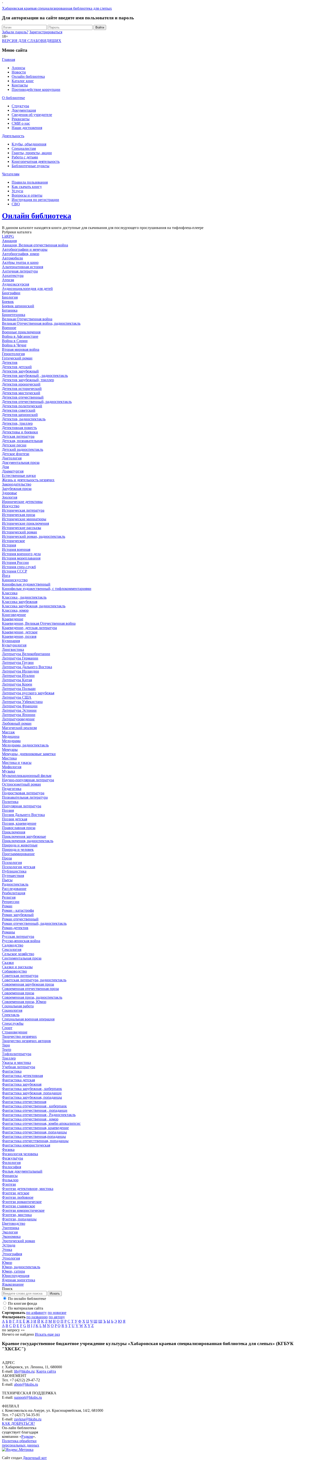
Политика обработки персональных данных (20, 1443)
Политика (10, 802)
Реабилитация (13, 893)
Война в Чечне (14, 345)
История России (15, 562)
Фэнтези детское (15, 1193)
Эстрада (8, 1245)
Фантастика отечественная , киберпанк (34, 1106)
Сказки (8, 962)
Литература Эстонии (19, 710)
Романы (8, 932)
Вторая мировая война (20, 349)
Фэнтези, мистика (17, 1215)
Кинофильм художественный (26, 584)
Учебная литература (18, 1067)
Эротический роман (18, 1241)
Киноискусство (15, 580)
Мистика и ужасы (16, 762)
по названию (37, 1317)
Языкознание (13, 1284)
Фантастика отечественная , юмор (30, 1119)
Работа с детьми (25, 157)
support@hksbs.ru (28, 1397)
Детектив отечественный (23, 397)
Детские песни (14, 445)
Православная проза (18, 828)
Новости (19, 72)
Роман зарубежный (18, 915)
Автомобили (12, 258)
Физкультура (12, 1158)
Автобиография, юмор (20, 254)
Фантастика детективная (22, 1076)
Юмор (7, 1263)
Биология (10, 297)
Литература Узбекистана (22, 702)
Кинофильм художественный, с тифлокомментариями (46, 589)
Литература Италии (18, 676)
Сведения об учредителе (32, 115)
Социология (12, 1010)
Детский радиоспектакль (22, 449)
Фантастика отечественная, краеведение (35, 1128)
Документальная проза (20, 462)
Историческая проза (18, 515)
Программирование (18, 854)
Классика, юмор (15, 610)
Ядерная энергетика (18, 1280)
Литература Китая (17, 680)
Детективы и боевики (20, 432)
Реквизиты (21, 119)
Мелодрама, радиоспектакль (25, 745)
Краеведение (12, 619)
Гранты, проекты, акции (32, 153)
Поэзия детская (14, 819)
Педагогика (11, 789)
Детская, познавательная (22, 441)
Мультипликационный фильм (26, 776)
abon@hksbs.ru (26, 1384)
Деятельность (13, 136)
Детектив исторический (22, 389)
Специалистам (24, 148)
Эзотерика (10, 1228)
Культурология (14, 645)
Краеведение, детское (20, 632)
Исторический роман (19, 532)
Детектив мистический (21, 393)
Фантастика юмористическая (26, 1145)
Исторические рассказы (21, 528)
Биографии (11, 293)
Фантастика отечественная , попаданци (34, 1110)
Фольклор (10, 1180)
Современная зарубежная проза (28, 984)
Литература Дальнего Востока (27, 667)
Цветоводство (13, 1223)
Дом (5, 467)
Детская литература (18, 436)
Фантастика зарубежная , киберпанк (32, 1089)
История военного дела (21, 554)
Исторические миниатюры (24, 519)
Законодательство (16, 484)
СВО (16, 204)
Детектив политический (22, 406)
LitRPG (8, 236)
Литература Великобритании (26, 654)
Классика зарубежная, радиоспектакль (33, 606)
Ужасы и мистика (16, 1063)
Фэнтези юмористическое (23, 1210)
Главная (8, 59)
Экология (10, 1232)
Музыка (8, 771)
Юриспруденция (15, 1276)
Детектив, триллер (17, 423)
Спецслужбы (12, 1023)
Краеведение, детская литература (29, 628)
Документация (24, 110)
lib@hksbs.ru (24, 1371)
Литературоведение (18, 719)
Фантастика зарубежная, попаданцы (32, 1097)
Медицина (10, 736)
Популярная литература (21, 806)
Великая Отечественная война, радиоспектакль (41, 323)
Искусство (10, 506)
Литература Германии (20, 658)
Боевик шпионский (18, 306)
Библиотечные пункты (30, 166)
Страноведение (14, 1032)
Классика (9, 593)
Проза (7, 858)
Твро (6, 1045)
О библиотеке (13, 98)
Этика (7, 1249)
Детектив (9, 362)
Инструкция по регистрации (35, 200)
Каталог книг (23, 81)
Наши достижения (27, 128)
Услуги (17, 191)
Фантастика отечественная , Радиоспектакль (39, 1115)
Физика (8, 1149)
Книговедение (14, 615)
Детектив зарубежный (20, 371)
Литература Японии (18, 715)
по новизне (57, 1313)
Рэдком (27, 1436)
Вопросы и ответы (27, 195)
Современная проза (18, 993)
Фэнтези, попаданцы (19, 1219)
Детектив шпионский (20, 415)
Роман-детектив (15, 928)
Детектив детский (17, 367)
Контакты (20, 85)
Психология (12, 862)
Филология (11, 1163)
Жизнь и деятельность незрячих (28, 480)
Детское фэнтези (15, 454)
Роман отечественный (20, 919)
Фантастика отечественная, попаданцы (34, 1132)
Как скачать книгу (27, 187)
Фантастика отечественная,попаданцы (34, 1136)
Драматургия (12, 471)
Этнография (12, 1254)
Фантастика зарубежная (21, 1084)
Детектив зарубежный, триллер (28, 380)
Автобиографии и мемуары (24, 249)
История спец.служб (19, 567)
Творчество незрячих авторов (26, 1041)
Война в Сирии (15, 341)
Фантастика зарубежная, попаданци (32, 1093)
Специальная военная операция (28, 1019)
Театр (6, 1049)
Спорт (7, 1028)
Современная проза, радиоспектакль (32, 997)
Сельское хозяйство (18, 954)
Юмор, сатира (13, 1271)
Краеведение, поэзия (19, 636)
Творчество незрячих (19, 1036)
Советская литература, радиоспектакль (34, 980)
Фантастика (12, 1071)
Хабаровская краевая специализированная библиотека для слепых (57, 8)
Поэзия (8, 810)
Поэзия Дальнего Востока (23, 815)
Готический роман (17, 358)
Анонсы (18, 68)
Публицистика (14, 871)
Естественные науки (19, 475)
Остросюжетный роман (21, 784)
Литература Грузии (18, 662)
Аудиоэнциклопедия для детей (27, 289)
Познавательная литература (25, 797)
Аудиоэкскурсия (15, 284)
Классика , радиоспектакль (24, 597)
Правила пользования (30, 182)
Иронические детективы (22, 502)
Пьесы (7, 880)
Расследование (14, 889)
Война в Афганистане (20, 336)
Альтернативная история (22, 267)
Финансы (10, 1176)
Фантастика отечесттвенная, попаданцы (35, 1141)
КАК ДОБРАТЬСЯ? (18, 1423)
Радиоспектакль (15, 884)
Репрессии (10, 902)
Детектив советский (18, 410)
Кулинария (11, 641)
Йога (6, 575)
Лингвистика (13, 649)
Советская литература (20, 976)
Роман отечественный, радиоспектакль (34, 923)
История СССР (14, 571)
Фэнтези (9, 1184)
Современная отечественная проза (30, 989)
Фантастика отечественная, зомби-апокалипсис (41, 1123)
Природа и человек (18, 849)
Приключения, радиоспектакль (27, 841)
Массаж (8, 732)
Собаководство (14, 971)
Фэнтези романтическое (22, 1202)
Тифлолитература (16, 1054)
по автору (57, 1317)
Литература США (16, 697)
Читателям (10, 174)
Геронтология (13, 354)
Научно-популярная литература (28, 780)
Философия (11, 1167)
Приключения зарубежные (24, 836)
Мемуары (10, 749)
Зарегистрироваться (45, 32)
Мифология (11, 767)
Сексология (11, 949)
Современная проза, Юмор (24, 1002)
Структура (20, 106)
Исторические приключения (25, 523)
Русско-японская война (21, 941)
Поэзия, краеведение (19, 823)
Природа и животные (20, 845)
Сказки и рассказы (17, 967)
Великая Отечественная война (27, 319)
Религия (9, 897)
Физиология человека (20, 1154)
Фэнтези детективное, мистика (27, 1189)
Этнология (11, 1258)
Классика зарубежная (19, 602)
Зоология (9, 497)
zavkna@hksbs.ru (27, 1419)
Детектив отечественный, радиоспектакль (37, 402)
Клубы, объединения (29, 144)
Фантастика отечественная (24, 1102)
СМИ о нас (21, 123)
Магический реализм (19, 728)
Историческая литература (23, 510)
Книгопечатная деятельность (36, 161)
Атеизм (8, 280)
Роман (7, 906)
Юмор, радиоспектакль (21, 1267)
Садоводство (12, 945)
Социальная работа (18, 1006)
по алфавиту (36, 1313)
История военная (16, 549)
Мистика (9, 758)
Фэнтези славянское (18, 1206)
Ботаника (9, 310)
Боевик (8, 302)
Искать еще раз (47, 1334)
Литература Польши (19, 689)
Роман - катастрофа (18, 910)
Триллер (9, 1058)
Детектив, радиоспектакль (24, 419)
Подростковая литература (23, 793)
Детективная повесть (19, 428)
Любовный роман (16, 723)
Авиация (9, 241)
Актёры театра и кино (20, 262)
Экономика (11, 1236)
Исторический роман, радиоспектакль (33, 536)
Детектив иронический (21, 384)
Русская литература (18, 936)
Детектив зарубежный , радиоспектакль (35, 375)
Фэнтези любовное (17, 1197)
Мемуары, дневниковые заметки (29, 754)
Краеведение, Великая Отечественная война (39, 623)
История (9, 545)
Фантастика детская (18, 1080)
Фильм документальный (22, 1171)
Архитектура (12, 275)
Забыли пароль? (15, 32)
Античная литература (20, 271)
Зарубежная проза (16, 489)
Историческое (13, 541)
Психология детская (18, 867)
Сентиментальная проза (21, 958)
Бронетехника (13, 315)
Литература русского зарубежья (28, 693)
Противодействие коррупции (36, 89)
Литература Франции (20, 706)
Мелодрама (11, 741)
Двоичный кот (35, 1458)
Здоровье (9, 493)
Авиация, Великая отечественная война (35, 245)
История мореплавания (21, 558)
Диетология (12, 458)
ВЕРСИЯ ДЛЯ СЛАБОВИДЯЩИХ (31, 41)
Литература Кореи (17, 684)
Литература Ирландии (20, 671)
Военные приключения (21, 332)
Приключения (13, 832)
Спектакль (10, 1015)
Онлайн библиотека (28, 76)
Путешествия (13, 876)
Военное (9, 328)
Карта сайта (46, 1371)
